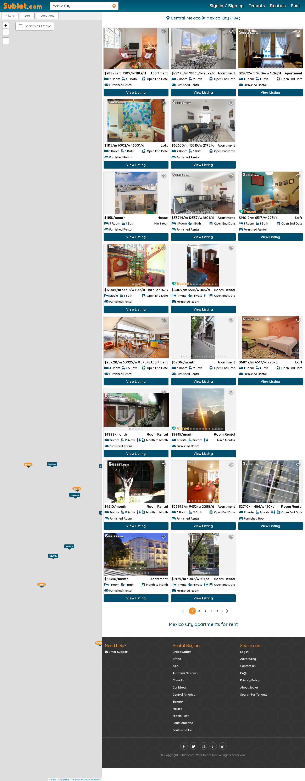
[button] (47, 15)
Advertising (248, 659)
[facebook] (184, 746)
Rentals (278, 5)
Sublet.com (251, 645)
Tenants (257, 5)
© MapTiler (63, 779)
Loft (164, 145)
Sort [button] (27, 15)
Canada (178, 680)
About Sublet (249, 687)
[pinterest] (213, 746)
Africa (177, 659)
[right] (227, 610)
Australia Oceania (185, 673)
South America (183, 723)
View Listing (136, 92)
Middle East (181, 716)
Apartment (159, 73)
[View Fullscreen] (5, 41)
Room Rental (224, 290)
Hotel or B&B (157, 290)
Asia (175, 666)
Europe (178, 701)
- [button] (5, 32)
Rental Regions (187, 645)
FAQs (244, 673)
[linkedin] (223, 746)
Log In (244, 652)
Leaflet (52, 779)
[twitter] (193, 746)
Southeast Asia (183, 730)
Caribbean (180, 687)
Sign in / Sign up (227, 5)
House (163, 218)
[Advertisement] (270, 128)
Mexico (177, 709)
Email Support (118, 652)
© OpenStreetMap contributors (85, 779)
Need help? (115, 645)
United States (182, 652)
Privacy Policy (250, 680)
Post (295, 5)
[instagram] (203, 746)
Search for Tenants (253, 694)
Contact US (248, 666)
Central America (184, 694)
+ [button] (5, 25)
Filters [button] (10, 15)
